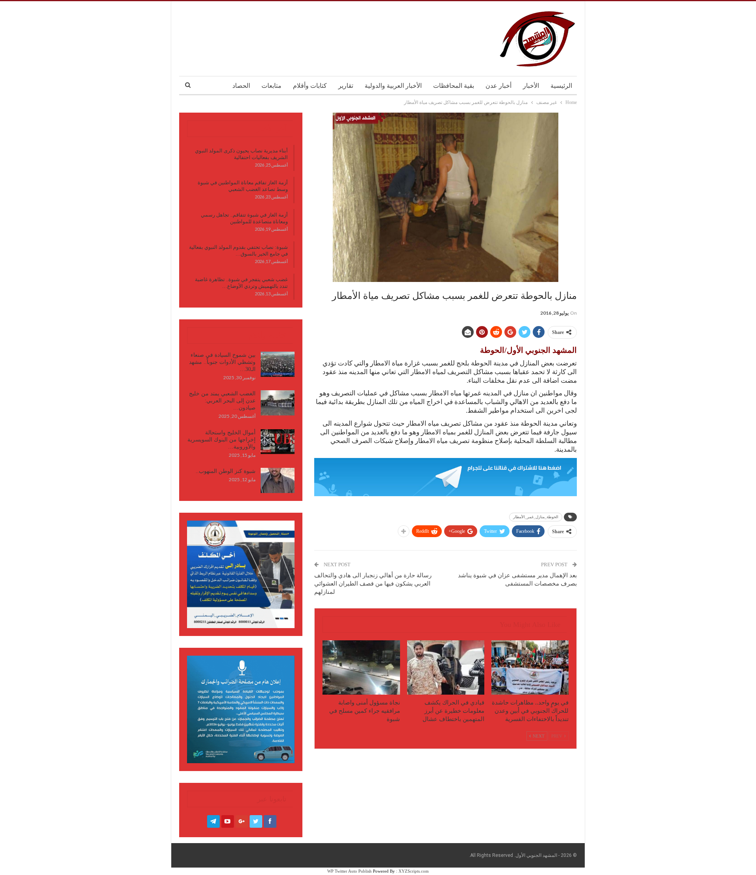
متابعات (271, 85)
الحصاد (241, 85)
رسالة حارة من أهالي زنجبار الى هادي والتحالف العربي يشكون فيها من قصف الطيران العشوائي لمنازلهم (373, 583)
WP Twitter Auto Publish (349, 871)
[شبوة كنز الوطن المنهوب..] (278, 480)
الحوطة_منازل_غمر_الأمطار (535, 517)
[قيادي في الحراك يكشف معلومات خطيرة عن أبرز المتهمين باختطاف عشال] (445, 667)
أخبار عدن (498, 85)
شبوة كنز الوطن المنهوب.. (226, 471)
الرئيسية (561, 85)
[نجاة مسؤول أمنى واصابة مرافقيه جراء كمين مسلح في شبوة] (361, 667)
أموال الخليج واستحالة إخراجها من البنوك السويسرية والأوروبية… (221, 440)
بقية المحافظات (453, 85)
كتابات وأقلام (310, 85)
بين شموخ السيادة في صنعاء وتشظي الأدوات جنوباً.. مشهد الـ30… (222, 362)
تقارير (345, 85)
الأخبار (531, 85)
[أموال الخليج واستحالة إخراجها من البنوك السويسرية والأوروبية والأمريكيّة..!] (278, 441)
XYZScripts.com (413, 871)
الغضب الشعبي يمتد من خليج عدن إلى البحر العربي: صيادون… (222, 401)
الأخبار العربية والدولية (393, 85)
